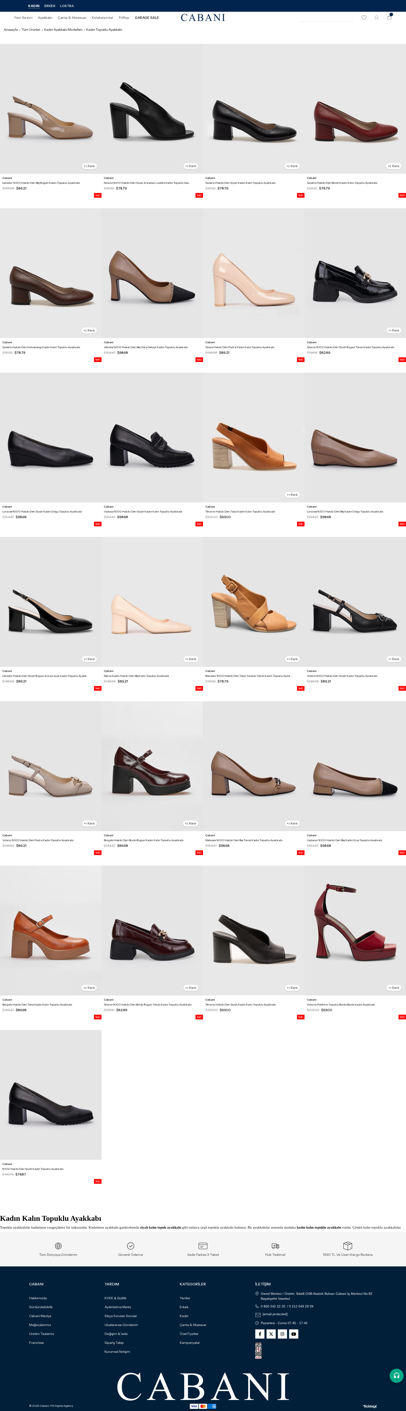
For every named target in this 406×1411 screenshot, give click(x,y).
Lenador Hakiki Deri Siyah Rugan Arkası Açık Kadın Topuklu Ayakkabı (46, 676)
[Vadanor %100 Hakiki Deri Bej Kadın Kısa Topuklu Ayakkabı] (355, 766)
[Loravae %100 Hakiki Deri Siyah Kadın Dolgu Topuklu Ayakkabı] (51, 437)
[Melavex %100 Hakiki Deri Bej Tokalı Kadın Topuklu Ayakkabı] (253, 766)
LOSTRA (67, 6)
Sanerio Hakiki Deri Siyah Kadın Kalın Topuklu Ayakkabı (240, 183)
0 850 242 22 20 (273, 1306)
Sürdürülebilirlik (41, 1307)
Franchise (36, 1343)
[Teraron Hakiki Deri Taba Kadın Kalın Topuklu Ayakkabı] (253, 437)
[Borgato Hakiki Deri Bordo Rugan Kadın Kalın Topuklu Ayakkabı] (152, 766)
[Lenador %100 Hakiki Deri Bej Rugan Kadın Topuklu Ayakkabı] (51, 109)
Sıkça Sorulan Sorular (121, 1316)
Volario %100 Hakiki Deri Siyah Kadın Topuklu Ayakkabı (342, 676)
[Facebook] (260, 1334)
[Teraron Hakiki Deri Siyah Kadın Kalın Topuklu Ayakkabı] (253, 930)
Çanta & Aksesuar (193, 1325)
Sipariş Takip (114, 1343)
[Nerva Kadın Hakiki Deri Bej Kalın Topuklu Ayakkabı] (152, 602)
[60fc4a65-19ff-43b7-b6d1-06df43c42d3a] (262, 1350)
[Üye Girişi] (376, 17)
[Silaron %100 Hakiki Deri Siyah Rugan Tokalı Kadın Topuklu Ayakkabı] (355, 273)
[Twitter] (271, 1334)
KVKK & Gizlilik (115, 1298)
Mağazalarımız (40, 1325)
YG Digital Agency (61, 1405)
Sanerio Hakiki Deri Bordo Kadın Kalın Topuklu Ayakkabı (342, 183)
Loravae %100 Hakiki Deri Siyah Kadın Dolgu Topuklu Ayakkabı (42, 511)
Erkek (184, 1307)
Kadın (184, 1316)
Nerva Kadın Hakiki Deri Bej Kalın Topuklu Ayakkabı (136, 676)
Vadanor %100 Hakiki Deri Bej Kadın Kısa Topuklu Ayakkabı (344, 840)
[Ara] (349, 17)
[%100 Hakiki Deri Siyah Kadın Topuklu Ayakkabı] (51, 1095)
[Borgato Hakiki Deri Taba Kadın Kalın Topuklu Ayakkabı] (51, 930)
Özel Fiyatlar (189, 1334)
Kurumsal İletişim (117, 1351)
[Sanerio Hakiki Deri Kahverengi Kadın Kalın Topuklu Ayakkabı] (51, 273)
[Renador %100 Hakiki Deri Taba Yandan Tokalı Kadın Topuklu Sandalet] (253, 602)
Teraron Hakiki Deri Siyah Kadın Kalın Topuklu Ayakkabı (240, 1004)
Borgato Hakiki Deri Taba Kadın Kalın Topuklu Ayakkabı (37, 1004)
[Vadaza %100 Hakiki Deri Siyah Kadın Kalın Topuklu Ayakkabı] (152, 437)
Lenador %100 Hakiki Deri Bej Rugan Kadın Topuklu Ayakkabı (41, 183)
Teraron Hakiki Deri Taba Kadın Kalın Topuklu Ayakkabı (240, 511)
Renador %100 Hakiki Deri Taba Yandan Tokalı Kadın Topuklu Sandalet (249, 676)
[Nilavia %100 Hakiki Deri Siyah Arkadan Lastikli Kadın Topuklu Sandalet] (152, 109)
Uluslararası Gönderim (121, 1325)
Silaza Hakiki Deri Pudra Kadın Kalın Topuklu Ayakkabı (239, 347)
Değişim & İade (116, 1334)
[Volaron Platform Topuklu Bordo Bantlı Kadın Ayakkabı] (355, 930)
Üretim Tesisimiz (41, 1334)
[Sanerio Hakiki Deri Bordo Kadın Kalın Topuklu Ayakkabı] (355, 109)
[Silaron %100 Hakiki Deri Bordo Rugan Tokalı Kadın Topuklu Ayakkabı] (152, 930)
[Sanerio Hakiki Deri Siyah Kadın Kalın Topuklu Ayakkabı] (253, 109)
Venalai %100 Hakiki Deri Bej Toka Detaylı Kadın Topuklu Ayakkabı (146, 347)
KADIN (34, 6)
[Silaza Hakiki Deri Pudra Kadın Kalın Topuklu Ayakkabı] (253, 273)
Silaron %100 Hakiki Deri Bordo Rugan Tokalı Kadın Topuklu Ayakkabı (147, 1004)
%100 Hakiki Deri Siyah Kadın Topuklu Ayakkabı (32, 1169)
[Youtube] (293, 1334)
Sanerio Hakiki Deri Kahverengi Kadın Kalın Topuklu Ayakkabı (41, 347)
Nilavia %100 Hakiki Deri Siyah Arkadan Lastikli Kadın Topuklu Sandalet (148, 183)
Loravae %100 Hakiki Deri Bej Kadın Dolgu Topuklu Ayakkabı (345, 511)
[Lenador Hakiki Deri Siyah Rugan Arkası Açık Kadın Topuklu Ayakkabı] (51, 602)
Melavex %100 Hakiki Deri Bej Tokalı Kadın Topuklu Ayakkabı (243, 840)
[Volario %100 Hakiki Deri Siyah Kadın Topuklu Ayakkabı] (355, 602)
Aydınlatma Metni (118, 1307)
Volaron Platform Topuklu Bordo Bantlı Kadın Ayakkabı (341, 1004)
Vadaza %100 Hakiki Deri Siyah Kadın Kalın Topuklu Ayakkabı (143, 511)
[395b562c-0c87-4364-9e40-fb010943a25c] (203, 1387)
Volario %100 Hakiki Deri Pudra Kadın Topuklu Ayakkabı (38, 840)
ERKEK (50, 6)
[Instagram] (282, 1334)
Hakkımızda (38, 1298)
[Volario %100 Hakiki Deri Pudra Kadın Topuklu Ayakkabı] (51, 766)
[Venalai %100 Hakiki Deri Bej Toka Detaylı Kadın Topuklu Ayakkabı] (152, 273)
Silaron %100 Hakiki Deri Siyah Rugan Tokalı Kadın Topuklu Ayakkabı (350, 347)
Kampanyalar (190, 1343)
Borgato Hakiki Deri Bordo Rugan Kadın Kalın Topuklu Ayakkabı (143, 840)
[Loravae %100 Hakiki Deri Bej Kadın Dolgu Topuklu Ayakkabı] (355, 437)
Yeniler (185, 1298)
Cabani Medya (40, 1316)
